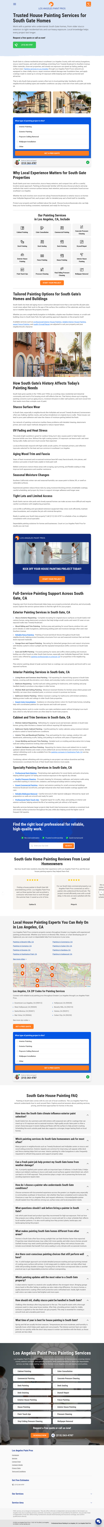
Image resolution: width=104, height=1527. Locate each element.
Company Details (17, 1465)
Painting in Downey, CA (21, 950)
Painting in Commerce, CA (63, 942)
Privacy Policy (16, 1468)
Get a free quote (52, 153)
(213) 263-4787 (27, 45)
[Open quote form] (98, 1521)
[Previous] (3, 892)
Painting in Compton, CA (22, 946)
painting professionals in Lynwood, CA (45, 657)
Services (14, 1458)
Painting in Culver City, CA (62, 946)
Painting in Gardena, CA (61, 950)
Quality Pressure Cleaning (25, 779)
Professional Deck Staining (26, 773)
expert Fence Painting (21, 324)
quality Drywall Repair (42, 324)
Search (68, 846)
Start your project (52, 283)
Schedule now (39, 1435)
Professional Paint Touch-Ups (27, 800)
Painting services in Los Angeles (36, 69)
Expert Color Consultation (25, 702)
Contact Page (16, 1462)
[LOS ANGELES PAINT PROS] (51, 4)
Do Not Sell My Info (25, 1524)
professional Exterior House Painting (47, 322)
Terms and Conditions (19, 1471)
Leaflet (88, 986)
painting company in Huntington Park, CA (66, 752)
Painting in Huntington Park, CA (25, 954)
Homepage (15, 1455)
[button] (22, 966)
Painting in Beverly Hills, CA (23, 942)
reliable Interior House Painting (74, 322)
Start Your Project (52, 579)
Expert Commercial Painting (26, 785)
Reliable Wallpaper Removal (26, 794)
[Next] (101, 892)
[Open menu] (14, 4)
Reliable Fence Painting (24, 635)
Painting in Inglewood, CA (62, 954)
